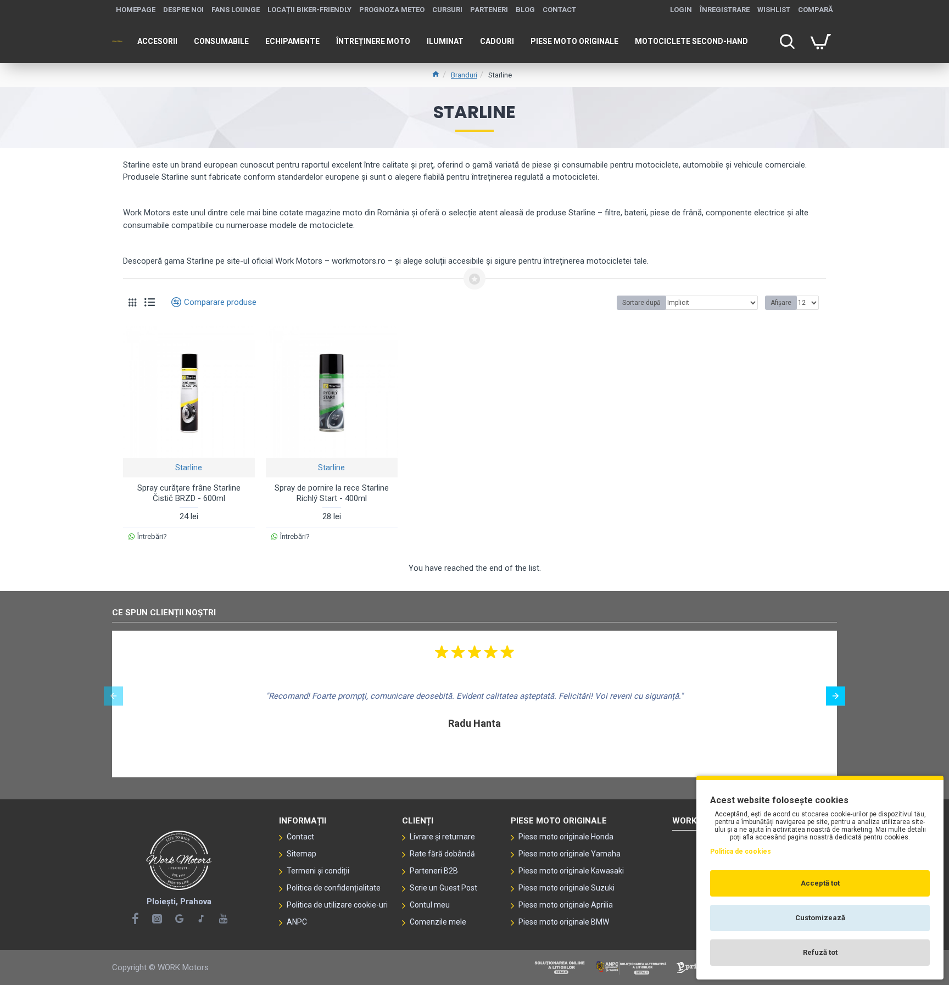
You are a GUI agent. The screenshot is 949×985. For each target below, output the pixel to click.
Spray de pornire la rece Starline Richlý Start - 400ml (332, 493)
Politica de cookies (740, 851)
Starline (188, 467)
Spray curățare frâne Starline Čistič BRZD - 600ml (189, 493)
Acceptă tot (820, 883)
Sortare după (641, 303)
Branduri (464, 75)
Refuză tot (820, 952)
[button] (113, 695)
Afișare (781, 303)
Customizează (820, 918)
